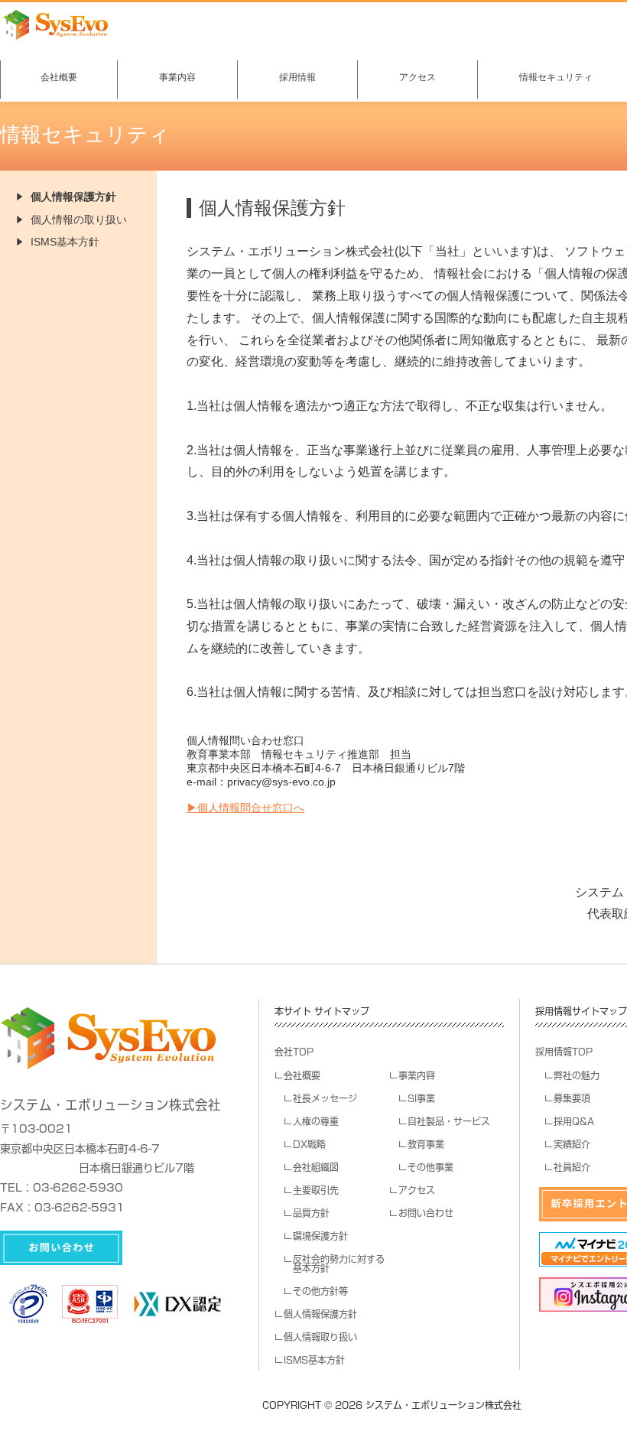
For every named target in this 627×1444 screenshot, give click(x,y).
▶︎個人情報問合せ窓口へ (245, 808)
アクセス (417, 77)
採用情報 (297, 77)
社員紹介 (572, 1167)
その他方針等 (320, 1291)
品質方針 (311, 1213)
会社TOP (294, 1051)
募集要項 (572, 1098)
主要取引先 (316, 1190)
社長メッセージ (325, 1098)
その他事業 (430, 1167)
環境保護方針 (320, 1236)
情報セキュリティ (556, 77)
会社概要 (59, 77)
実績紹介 (572, 1144)
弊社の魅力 (576, 1075)
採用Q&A (574, 1121)
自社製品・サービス (449, 1121)
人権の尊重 (316, 1121)
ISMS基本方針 (65, 242)
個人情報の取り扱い (79, 219)
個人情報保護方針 (73, 196)
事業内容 (177, 77)
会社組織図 (316, 1167)
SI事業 (421, 1098)
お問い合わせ (425, 1213)
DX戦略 (309, 1144)
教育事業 (426, 1144)
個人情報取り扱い (320, 1337)
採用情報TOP (564, 1051)
